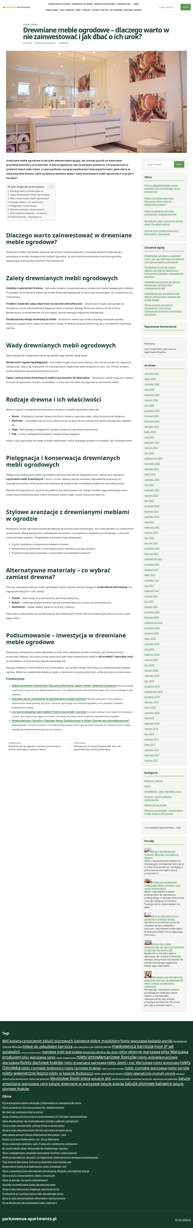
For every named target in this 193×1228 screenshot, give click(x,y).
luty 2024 (149, 453)
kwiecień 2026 (151, 394)
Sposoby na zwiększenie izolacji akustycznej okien (29, 1184)
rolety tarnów (178, 1067)
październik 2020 (153, 622)
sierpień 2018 (151, 702)
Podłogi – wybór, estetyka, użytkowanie (102, 10)
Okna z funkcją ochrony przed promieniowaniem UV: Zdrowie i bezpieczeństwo (44, 1116)
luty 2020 (149, 665)
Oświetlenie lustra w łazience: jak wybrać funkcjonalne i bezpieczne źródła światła (162, 296)
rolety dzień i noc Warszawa (129, 1062)
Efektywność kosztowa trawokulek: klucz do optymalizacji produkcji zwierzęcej (97, 746)
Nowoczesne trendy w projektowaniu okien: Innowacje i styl (34, 1166)
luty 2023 (149, 500)
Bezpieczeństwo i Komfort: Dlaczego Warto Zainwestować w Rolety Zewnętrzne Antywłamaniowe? (70, 720)
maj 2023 (149, 484)
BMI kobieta (11, 1041)
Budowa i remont (133, 10)
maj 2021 (149, 585)
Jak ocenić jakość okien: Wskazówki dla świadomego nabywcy (35, 1148)
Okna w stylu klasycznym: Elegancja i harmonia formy (30, 1189)
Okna (136, 4)
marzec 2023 (151, 495)
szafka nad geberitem (39, 1078)
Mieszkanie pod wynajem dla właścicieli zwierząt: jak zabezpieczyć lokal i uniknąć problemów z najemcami (163, 982)
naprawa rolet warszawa (62, 1051)
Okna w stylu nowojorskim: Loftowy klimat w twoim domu (33, 1125)
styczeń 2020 (151, 670)
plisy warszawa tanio (39, 1057)
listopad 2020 (151, 617)
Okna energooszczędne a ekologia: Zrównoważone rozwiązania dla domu (41, 1102)
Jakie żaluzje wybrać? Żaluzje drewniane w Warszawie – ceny (34, 1134)
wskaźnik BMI (101, 1078)
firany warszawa (133, 1040)
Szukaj (185, 7)
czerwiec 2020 (151, 643)
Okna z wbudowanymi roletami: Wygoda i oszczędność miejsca (161, 854)
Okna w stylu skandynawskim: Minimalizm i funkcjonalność (34, 1198)
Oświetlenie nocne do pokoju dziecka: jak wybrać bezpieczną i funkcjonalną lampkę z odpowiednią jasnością (163, 272)
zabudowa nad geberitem (165, 1078)
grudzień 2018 (152, 686)
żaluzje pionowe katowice (148, 1083)
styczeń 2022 (151, 543)
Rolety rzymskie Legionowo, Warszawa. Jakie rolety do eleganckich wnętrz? (159, 201)
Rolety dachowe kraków (41, 1062)
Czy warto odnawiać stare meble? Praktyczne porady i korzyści (49, 711)
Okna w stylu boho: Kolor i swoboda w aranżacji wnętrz (162, 918)
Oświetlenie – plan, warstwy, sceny (63, 10)
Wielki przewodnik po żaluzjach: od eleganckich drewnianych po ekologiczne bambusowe (50, 1157)
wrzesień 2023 (152, 463)
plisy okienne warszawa (140, 1051)
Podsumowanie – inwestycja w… (26, 216)
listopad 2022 (151, 511)
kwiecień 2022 (151, 527)
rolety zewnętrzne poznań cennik (149, 1073)
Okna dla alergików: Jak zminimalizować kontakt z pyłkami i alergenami (40, 1121)
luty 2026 (149, 405)
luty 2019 (149, 681)
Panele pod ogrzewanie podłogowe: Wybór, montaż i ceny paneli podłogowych (162, 885)
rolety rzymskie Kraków (82, 1068)
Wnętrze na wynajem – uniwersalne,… (113, 4)
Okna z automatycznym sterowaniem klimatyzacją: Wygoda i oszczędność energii (45, 1171)
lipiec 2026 (150, 378)
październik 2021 (153, 559)
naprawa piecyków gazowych (31, 1053)
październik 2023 (153, 458)
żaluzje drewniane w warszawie (74, 1083)
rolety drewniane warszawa (84, 1062)
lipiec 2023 (150, 474)
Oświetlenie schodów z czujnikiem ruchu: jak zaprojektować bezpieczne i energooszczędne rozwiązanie (164, 259)
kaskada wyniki (160, 1040)
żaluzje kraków (112, 1083)
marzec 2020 (151, 659)
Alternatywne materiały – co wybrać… (29, 213)
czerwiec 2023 (151, 479)
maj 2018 (149, 718)
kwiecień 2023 (151, 490)
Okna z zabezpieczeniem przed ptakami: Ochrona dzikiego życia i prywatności (162, 188)
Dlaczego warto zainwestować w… (27, 191)
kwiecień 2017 (151, 755)
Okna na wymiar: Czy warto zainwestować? (25, 1180)
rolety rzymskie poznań (112, 1068)
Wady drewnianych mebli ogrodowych (29, 198)
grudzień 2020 (152, 612)
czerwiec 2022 (151, 516)
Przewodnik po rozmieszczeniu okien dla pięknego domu (32, 1193)
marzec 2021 (151, 596)
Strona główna (183, 1219)
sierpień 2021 (151, 569)
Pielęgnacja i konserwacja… (24, 205)
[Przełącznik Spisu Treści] (49, 186)
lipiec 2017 (150, 744)
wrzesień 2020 (152, 628)
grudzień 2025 (152, 410)
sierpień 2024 (151, 426)
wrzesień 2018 (152, 696)
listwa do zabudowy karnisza (47, 1046)
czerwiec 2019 (151, 675)
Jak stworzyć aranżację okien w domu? (22, 1112)
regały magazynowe (66, 1057)
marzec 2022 (151, 532)
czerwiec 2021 (151, 580)
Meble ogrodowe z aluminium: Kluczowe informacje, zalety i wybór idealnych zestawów (64, 685)
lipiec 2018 (150, 707)
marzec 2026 (151, 400)
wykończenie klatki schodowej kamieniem (132, 1078)
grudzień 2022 (152, 506)
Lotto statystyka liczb (83, 1046)
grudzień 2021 (152, 548)
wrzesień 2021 (152, 564)
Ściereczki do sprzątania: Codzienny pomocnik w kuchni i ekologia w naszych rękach (34, 746)
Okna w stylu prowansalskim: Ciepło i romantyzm (28, 1175)
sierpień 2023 (151, 469)
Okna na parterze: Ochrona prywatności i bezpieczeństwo (160, 213)
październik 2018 (153, 691)
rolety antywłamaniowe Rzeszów (106, 1057)
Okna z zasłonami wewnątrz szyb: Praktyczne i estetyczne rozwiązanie (39, 1143)
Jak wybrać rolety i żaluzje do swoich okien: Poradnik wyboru (163, 223)
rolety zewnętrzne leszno (108, 1073)
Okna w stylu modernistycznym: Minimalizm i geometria (161, 232)
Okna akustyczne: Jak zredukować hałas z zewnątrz (29, 1202)
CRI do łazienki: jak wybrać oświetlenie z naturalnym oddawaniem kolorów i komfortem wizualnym (163, 309)
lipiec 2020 (150, 638)
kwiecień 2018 (151, 723)
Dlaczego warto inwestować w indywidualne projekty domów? (49, 698)
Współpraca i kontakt (60, 4)
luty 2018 (149, 734)
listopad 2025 (151, 416)
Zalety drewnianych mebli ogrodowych (30, 194)
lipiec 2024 (150, 431)
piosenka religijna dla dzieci (101, 1052)
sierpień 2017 (151, 739)
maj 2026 (149, 389)
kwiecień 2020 (151, 654)
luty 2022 (149, 537)
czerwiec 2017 (151, 749)
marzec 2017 (151, 760)
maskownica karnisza (132, 1046)
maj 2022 (149, 522)
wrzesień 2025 (152, 421)
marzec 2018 (151, 728)
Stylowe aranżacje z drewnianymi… (28, 209)
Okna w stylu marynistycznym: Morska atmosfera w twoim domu (37, 1130)
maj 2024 (149, 437)
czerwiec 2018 (151, 712)
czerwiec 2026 (151, 384)
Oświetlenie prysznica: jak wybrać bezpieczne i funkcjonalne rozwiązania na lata (162, 285)
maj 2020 (149, 649)
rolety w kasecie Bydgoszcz (71, 1073)
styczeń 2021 (151, 606)
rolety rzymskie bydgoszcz (42, 1067)
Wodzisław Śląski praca (70, 1078)
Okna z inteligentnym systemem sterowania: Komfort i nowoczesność (39, 1152)
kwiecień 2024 (151, 442)
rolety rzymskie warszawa (146, 1067)
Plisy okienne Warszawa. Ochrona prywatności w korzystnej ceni (36, 1161)
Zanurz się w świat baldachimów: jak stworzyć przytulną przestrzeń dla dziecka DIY (164, 947)
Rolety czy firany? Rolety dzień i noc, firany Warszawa (30, 1139)
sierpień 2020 (151, 633)
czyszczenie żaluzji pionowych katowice (56, 1040)
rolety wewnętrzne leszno (25, 1073)
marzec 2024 (151, 447)
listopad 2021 (151, 553)
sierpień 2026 (151, 373)
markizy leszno (102, 1046)
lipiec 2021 (150, 574)
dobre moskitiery (105, 1040)
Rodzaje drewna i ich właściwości (26, 202)
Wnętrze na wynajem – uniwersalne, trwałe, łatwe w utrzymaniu (163, 812)
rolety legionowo (166, 1062)
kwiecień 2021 (151, 590)
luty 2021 (149, 601)
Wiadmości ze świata (82, 4)
